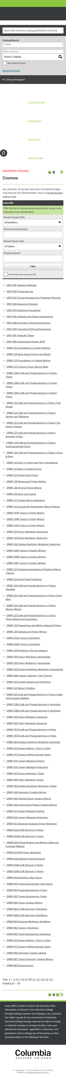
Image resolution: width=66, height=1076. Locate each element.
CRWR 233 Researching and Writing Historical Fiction (33, 625)
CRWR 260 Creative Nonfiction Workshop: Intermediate (34, 669)
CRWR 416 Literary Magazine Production (27, 767)
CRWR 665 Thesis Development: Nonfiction (28, 934)
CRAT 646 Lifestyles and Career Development (29, 316)
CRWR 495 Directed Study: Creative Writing (28, 798)
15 (51, 979)
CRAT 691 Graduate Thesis (20, 335)
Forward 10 (8, 983)
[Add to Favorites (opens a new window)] (49, 172)
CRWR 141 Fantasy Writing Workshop (25, 500)
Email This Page (36, 102)
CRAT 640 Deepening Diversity (22, 304)
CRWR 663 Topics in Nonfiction (22, 927)
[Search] (60, 56)
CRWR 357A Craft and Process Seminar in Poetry (31, 729)
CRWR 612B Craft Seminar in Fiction (25, 836)
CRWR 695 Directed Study (19, 965)
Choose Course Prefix (14, 217)
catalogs (20, 1070)
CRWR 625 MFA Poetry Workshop (23, 852)
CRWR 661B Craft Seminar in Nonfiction (26, 915)
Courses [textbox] (7, 44)
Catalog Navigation (15, 79)
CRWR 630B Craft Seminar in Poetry (24, 871)
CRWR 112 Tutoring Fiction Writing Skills (27, 366)
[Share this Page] (53, 172)
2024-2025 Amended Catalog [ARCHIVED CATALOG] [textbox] (30, 30)
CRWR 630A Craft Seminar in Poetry (24, 865)
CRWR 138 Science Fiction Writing (24, 487)
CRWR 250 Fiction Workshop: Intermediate (28, 656)
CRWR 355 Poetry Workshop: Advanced (26, 723)
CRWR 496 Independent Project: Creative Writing (31, 805)
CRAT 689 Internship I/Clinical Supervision (28, 322)
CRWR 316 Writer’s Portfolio (20, 688)
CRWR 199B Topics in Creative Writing (26, 556)
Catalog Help (34, 120)
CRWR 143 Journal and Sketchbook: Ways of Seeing (33, 506)
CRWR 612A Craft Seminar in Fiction (25, 830)
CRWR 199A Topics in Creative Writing (26, 550)
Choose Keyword (11, 253)
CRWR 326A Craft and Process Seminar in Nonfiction (33, 704)
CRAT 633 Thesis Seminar (19, 291)
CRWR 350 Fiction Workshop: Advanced (26, 717)
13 (42, 979)
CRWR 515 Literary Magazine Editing (25, 811)
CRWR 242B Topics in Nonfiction (23, 644)
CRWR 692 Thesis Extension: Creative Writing (29, 959)
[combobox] (33, 30)
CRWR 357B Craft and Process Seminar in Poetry (31, 735)
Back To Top (34, 139)
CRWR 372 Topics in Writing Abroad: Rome (28, 754)
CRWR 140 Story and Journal (21, 494)
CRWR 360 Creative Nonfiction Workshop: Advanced (33, 742)
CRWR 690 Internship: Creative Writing (26, 953)
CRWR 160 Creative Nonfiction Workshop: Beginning (33, 544)
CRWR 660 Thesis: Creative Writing (24, 902)
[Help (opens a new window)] (61, 172)
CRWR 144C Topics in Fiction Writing (25, 525)
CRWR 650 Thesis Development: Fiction (26, 890)
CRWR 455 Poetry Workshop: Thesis (24, 779)
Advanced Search (11, 70)
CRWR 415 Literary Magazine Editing (25, 761)
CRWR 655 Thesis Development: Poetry (26, 896)
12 (38, 979)
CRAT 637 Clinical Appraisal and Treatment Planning (33, 297)
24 (18, 983)
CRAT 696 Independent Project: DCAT (25, 341)
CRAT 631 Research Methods (21, 285)
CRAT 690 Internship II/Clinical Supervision (28, 329)
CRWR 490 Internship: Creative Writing (26, 792)
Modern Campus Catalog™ (38, 1073)
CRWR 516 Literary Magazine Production (27, 817)
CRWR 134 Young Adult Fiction (22, 475)
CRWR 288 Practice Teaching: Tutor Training (29, 675)
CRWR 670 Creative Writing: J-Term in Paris (28, 940)
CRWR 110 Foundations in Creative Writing (28, 360)
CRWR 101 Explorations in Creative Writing (28, 348)
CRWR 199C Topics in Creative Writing (26, 563)
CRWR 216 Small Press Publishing (24, 579)
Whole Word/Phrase (16, 63)
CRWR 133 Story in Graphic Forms (23, 469)
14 (47, 979)
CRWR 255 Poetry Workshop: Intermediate (28, 663)
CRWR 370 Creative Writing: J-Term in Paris (28, 748)
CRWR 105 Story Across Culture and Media (28, 354)
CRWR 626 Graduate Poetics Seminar (25, 858)
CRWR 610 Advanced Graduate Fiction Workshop (31, 823)
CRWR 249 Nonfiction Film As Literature (27, 650)
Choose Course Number (15, 229)
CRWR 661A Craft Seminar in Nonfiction (26, 909)
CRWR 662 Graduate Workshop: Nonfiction (28, 921)
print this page (35, 158)
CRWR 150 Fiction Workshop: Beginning (27, 531)
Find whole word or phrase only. (22, 274)
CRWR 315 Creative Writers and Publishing (28, 682)
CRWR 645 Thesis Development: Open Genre (29, 884)
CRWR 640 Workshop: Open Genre (24, 877)
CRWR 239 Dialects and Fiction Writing (26, 631)
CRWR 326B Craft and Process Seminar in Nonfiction (33, 710)
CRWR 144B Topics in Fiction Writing (25, 519)
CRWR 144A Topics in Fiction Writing (25, 512)
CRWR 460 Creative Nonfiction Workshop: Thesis (31, 786)
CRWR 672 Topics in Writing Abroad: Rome (28, 946)
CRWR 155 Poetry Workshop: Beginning (26, 538)
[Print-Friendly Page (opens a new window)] (57, 994)
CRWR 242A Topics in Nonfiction (23, 638)
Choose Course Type (13, 241)
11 (34, 979)
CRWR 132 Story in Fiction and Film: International (32, 462)
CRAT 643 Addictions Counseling (23, 310)
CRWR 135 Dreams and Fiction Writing (26, 481)
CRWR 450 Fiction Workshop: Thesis (25, 773)
